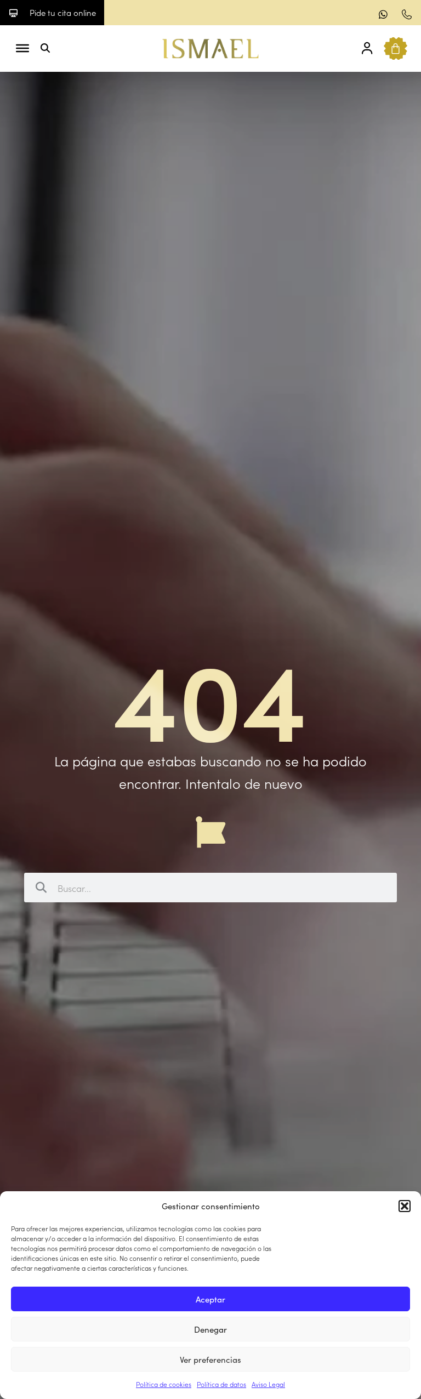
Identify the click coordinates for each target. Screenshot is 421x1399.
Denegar (210, 1329)
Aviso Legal (268, 1384)
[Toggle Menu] (22, 48)
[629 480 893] (384, 14)
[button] (404, 1206)
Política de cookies (163, 1384)
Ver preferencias (210, 1359)
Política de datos (221, 1384)
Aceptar (210, 1299)
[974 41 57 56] (408, 14)
